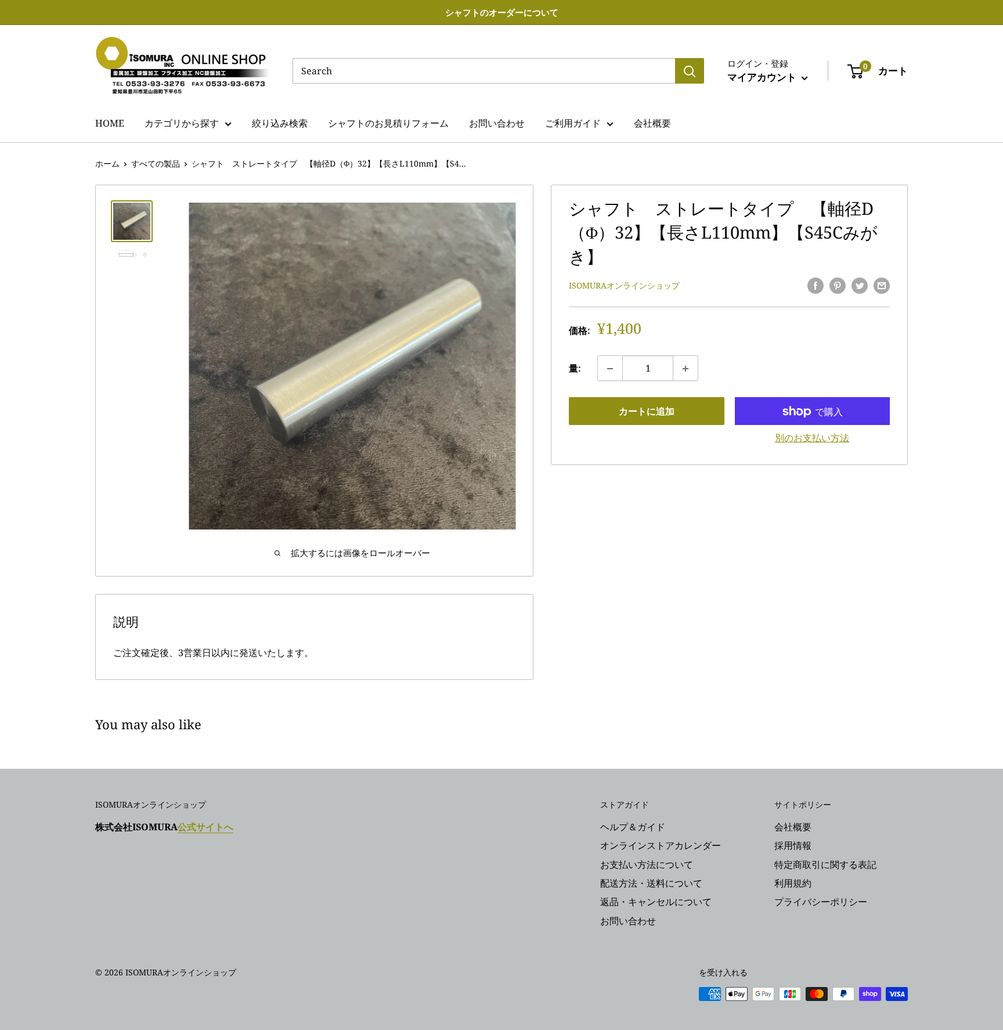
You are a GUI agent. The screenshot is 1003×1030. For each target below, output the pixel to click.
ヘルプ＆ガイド (632, 826)
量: (575, 368)
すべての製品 (155, 163)
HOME (109, 123)
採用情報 (792, 845)
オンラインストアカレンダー (660, 845)
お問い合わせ (497, 123)
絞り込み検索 (280, 123)
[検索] (689, 71)
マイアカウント (763, 77)
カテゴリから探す (182, 123)
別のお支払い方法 (812, 438)
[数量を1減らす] (610, 368)
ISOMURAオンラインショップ (624, 285)
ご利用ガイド (573, 123)
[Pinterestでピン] (837, 285)
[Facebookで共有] (815, 285)
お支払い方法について (646, 864)
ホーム (107, 163)
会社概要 (652, 123)
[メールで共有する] (882, 285)
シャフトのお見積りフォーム (388, 123)
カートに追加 (646, 411)
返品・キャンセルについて (656, 901)
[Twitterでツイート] (860, 285)
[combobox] (484, 71)
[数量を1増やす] (685, 368)
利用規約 (792, 883)
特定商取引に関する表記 (825, 864)
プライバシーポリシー (820, 901)
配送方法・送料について (651, 883)
